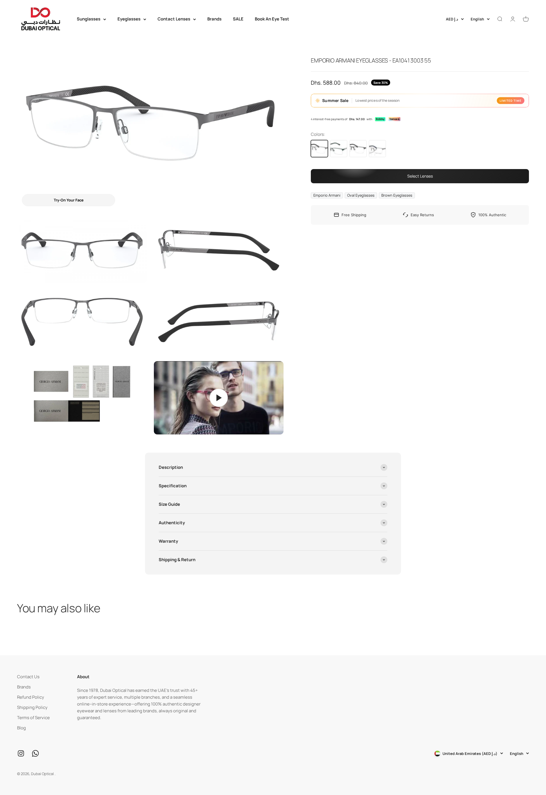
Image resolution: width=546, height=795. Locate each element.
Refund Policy (30, 697)
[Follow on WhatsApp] (35, 753)
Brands (214, 19)
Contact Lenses (174, 19)
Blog (21, 728)
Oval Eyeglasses (361, 195)
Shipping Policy (32, 707)
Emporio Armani (326, 195)
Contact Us (28, 677)
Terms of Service (33, 718)
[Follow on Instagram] (21, 753)
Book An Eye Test (272, 19)
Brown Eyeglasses (396, 195)
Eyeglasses (128, 19)
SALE (238, 19)
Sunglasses (88, 19)
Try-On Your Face (69, 200)
